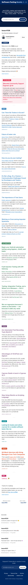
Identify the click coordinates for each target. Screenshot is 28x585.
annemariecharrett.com (7, 171)
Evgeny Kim (12, 457)
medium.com (4, 261)
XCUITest (4, 362)
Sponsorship (11, 575)
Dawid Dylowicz (10, 36)
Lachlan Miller (20, 386)
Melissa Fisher (9, 313)
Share (23, 37)
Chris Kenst (13, 459)
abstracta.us (4, 129)
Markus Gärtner (12, 229)
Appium (11, 259)
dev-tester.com (5, 348)
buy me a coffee (13, 492)
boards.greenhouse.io (7, 101)
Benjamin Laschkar (12, 257)
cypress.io (4, 390)
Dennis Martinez (21, 338)
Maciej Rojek (15, 145)
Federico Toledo (14, 119)
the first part (15, 297)
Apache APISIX (13, 277)
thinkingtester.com (6, 214)
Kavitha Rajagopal (7, 125)
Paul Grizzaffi (13, 343)
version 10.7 (5, 383)
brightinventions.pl (6, 192)
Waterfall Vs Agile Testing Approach (12, 127)
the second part (6, 366)
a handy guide (10, 386)
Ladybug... (5, 478)
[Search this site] (24, 2)
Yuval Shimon (18, 291)
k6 (17, 90)
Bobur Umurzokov (7, 271)
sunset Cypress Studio (9, 379)
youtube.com (4, 468)
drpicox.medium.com (6, 414)
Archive (22, 573)
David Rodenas (6, 405)
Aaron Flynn (5, 137)
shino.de (3, 236)
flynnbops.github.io (6, 153)
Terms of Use (14, 573)
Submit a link (20, 575)
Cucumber (6, 403)
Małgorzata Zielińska (14, 186)
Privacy (6, 573)
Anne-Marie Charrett (7, 160)
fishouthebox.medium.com (7, 319)
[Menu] (26, 2)
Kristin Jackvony (6, 200)
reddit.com (4, 441)
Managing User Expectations (14, 212)
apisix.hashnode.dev (6, 281)
